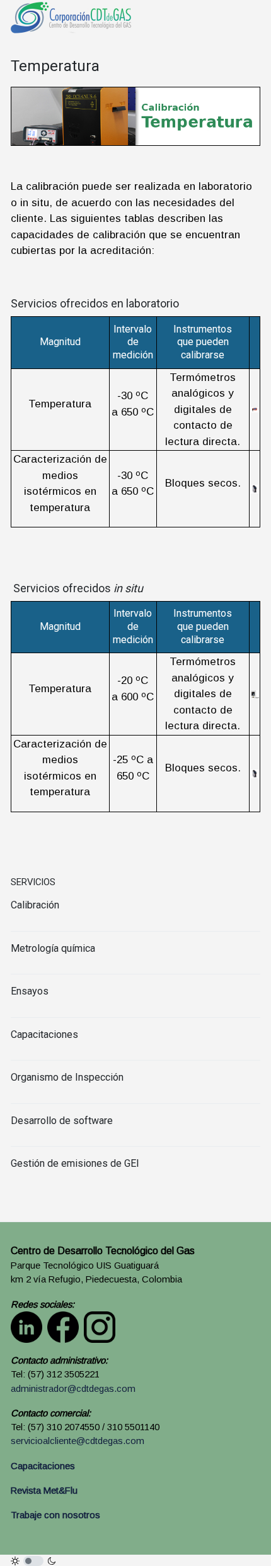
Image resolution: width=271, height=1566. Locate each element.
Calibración (35, 905)
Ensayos (30, 991)
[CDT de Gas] (71, 17)
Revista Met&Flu (44, 1491)
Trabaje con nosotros (55, 1515)
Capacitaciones (44, 1034)
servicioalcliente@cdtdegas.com (77, 1441)
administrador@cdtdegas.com (73, 1389)
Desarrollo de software (62, 1121)
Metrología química (53, 948)
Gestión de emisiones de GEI (75, 1163)
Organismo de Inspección (67, 1077)
